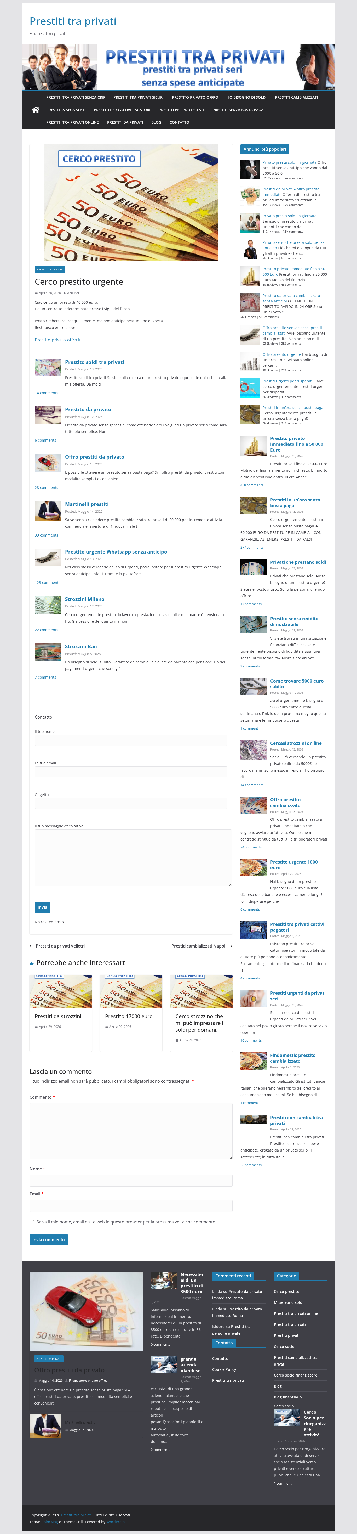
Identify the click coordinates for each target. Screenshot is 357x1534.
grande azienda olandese (190, 1364)
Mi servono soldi (288, 1302)
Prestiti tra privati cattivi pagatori (297, 927)
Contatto (179, 122)
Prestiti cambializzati (296, 97)
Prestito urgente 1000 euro (294, 865)
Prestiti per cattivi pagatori (122, 109)
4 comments (250, 978)
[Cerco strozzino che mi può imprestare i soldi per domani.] (201, 979)
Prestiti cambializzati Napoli (198, 946)
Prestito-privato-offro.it (58, 340)
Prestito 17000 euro (129, 1016)
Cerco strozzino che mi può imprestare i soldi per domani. (199, 1023)
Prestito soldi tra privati (94, 361)
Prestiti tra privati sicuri (138, 97)
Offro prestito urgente (282, 354)
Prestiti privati (287, 1335)
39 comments (46, 535)
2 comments (160, 1449)
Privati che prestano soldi (298, 562)
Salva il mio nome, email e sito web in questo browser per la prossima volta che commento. (126, 1222)
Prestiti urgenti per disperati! (288, 381)
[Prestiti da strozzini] (61, 979)
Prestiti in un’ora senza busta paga (293, 407)
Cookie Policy (224, 1369)
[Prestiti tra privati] (36, 110)
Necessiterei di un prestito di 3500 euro (192, 1282)
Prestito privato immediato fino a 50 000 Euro (296, 444)
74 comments (251, 847)
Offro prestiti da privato (94, 456)
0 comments (160, 1344)
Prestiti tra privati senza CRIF (75, 97)
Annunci (73, 293)
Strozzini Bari (81, 646)
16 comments (251, 1040)
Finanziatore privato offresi (88, 1380)
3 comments (250, 666)
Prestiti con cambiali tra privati (296, 1120)
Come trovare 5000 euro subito (297, 684)
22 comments (46, 629)
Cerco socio (284, 1346)
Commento (42, 1097)
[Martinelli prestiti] (45, 1426)
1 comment (249, 728)
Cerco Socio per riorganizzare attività (315, 1423)
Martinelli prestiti (87, 503)
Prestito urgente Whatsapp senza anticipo (116, 551)
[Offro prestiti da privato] (86, 1311)
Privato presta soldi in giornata (289, 162)
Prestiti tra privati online (72, 122)
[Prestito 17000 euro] (131, 979)
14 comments (46, 392)
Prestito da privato (88, 409)
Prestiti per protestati (181, 109)
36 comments (251, 1165)
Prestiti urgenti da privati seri (298, 996)
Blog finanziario (288, 1397)
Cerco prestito (287, 1291)
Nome (37, 1169)
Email (37, 1194)
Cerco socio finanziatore (295, 1375)
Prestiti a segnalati (65, 109)
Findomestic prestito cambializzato (293, 1058)
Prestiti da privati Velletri (60, 946)
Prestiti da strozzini (58, 1016)
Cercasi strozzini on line (296, 743)
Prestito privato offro (195, 97)
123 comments (47, 582)
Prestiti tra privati (73, 21)
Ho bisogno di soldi (247, 97)
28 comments (46, 487)
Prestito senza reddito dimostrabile (294, 621)
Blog (156, 122)
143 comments (251, 785)
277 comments (251, 547)
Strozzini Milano (85, 598)
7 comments (45, 677)
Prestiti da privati (125, 122)
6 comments (45, 440)
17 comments (251, 604)
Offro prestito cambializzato (285, 802)
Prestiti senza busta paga (237, 109)
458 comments (251, 485)
